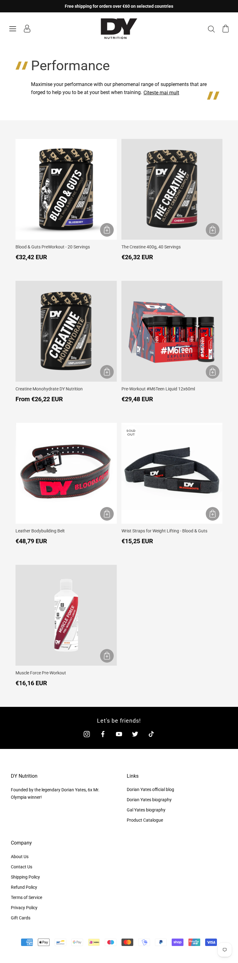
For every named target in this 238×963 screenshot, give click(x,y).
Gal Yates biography (146, 809)
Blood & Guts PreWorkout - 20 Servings (52, 246)
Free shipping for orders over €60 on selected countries (119, 6)
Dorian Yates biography (149, 799)
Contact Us (21, 866)
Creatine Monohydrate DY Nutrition (49, 388)
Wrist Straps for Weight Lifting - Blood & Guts (164, 530)
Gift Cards (20, 917)
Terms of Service (26, 897)
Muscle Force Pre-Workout (40, 672)
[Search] (211, 28)
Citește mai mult (161, 93)
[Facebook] (103, 734)
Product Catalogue (145, 820)
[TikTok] (151, 734)
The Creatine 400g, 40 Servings (151, 246)
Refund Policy (24, 887)
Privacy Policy (24, 907)
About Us (20, 856)
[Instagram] (87, 734)
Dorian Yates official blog (150, 789)
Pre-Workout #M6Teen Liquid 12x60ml (158, 388)
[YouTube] (119, 734)
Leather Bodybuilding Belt (40, 530)
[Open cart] (226, 28)
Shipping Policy (25, 877)
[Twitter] (135, 734)
